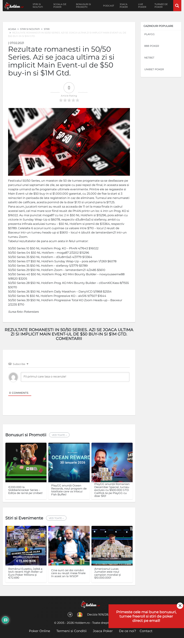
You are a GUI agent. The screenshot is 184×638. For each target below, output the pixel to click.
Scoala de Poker (59, 5)
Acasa (12, 29)
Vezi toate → (59, 435)
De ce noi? (127, 631)
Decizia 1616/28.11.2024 (103, 614)
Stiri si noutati (38, 5)
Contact (146, 631)
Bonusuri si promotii (83, 5)
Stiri (47, 29)
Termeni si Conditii (71, 631)
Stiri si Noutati (30, 29)
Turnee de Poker (161, 5)
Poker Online (39, 631)
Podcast (108, 5)
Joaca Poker (124, 5)
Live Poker (142, 5)
